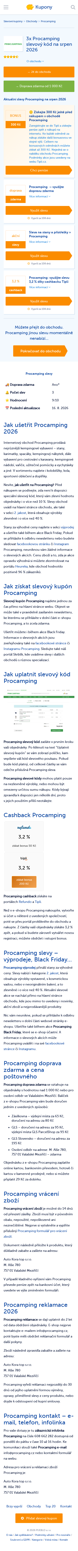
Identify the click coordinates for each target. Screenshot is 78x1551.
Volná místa (51, 1539)
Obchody (31, 21)
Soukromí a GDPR (20, 1539)
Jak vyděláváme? (24, 1535)
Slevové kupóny (13, 21)
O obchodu (34, 61)
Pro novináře (63, 1535)
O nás (9, 1535)
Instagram (61, 544)
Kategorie (37, 1539)
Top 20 (50, 1506)
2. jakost (20, 513)
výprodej (67, 527)
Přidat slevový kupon (41, 1518)
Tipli (38, 902)
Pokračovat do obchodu (40, 351)
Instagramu (27, 1049)
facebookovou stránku (33, 544)
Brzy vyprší (14, 1506)
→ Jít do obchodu (39, 71)
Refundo (25, 902)
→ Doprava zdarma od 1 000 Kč (39, 86)
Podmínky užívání (44, 1535)
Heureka (21, 566)
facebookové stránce (50, 643)
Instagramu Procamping (21, 649)
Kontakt (66, 1506)
